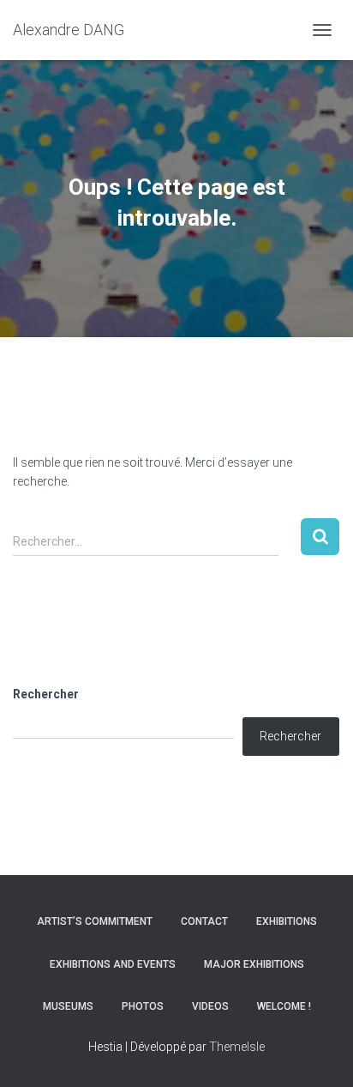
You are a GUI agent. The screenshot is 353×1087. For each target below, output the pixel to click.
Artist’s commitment (95, 921)
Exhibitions (286, 921)
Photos (143, 1006)
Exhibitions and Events (113, 964)
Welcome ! (284, 1006)
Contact (204, 921)
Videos (210, 1006)
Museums (68, 1006)
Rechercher (46, 694)
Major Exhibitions (254, 964)
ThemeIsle (237, 1047)
